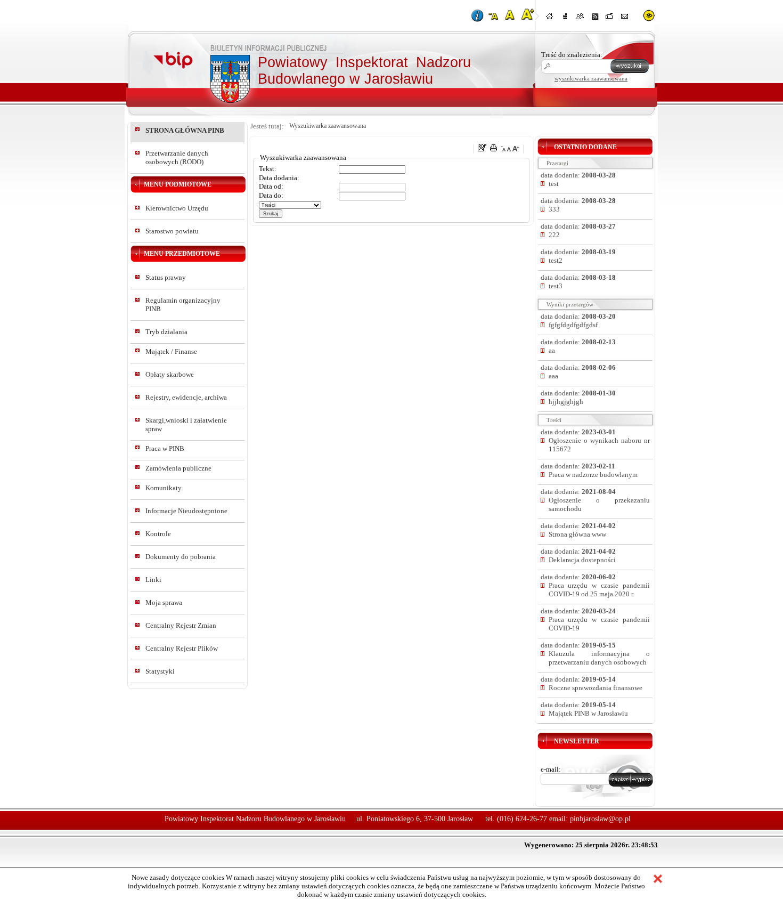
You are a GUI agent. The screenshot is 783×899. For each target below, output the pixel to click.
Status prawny (165, 277)
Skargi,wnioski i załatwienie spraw (186, 424)
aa (552, 350)
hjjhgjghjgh (566, 402)
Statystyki (160, 671)
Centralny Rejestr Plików (181, 648)
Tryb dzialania (166, 332)
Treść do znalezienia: (571, 55)
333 (554, 209)
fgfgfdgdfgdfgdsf (573, 325)
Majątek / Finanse (171, 351)
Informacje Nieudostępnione (186, 511)
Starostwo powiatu (172, 231)
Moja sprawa (163, 602)
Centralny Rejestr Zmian (180, 625)
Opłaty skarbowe (169, 374)
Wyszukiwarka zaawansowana (327, 125)
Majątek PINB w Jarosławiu (588, 713)
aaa (553, 376)
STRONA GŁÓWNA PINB (184, 130)
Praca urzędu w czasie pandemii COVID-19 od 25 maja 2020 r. (599, 589)
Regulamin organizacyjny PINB (183, 304)
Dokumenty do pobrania (180, 557)
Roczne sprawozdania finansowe (595, 688)
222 (554, 235)
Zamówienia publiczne (178, 468)
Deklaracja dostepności (582, 560)
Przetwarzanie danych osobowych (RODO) (176, 157)
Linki (153, 580)
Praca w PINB (164, 448)
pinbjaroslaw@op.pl (600, 819)
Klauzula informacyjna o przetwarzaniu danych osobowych (599, 658)
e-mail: (551, 769)
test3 (555, 286)
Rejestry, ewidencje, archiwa (186, 397)
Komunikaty (163, 488)
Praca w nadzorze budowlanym (593, 475)
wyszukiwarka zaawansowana (590, 78)
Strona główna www (577, 534)
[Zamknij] (657, 879)
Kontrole (158, 534)
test (554, 184)
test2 (555, 260)
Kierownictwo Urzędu (176, 208)
